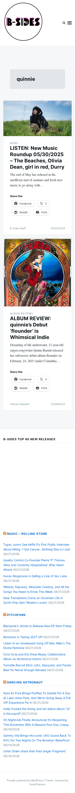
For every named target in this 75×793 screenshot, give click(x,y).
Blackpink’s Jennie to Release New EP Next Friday (37, 626)
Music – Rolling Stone (27, 533)
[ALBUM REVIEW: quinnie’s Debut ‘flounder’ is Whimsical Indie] (37, 272)
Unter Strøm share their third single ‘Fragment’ (34, 751)
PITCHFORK (16, 615)
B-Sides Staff (18, 228)
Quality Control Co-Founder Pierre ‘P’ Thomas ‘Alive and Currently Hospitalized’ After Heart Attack (34, 564)
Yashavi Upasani (19, 404)
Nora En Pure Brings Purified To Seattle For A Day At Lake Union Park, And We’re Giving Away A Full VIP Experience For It (36, 697)
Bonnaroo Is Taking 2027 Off (22, 637)
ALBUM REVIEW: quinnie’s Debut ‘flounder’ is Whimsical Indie (30, 327)
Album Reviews (21, 313)
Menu (70, 23)
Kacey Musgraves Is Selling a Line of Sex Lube (35, 576)
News (14, 143)
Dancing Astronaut (25, 682)
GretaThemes (37, 784)
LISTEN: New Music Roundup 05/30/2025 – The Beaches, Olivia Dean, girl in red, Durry (37, 157)
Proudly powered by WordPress (25, 780)
